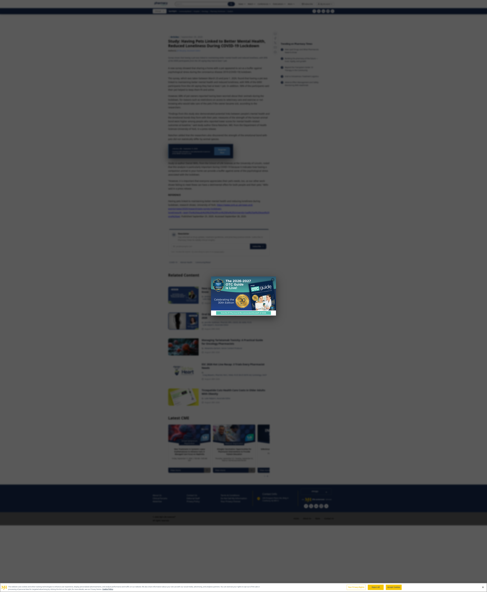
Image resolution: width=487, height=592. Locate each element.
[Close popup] (272, 280)
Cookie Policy (107, 589)
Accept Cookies (393, 587)
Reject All (376, 587)
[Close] (483, 587)
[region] (243, 587)
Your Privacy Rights (356, 587)
